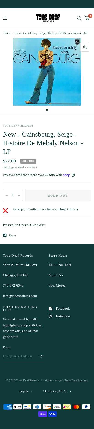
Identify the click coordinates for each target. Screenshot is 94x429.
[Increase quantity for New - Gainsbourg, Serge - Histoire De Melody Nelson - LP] (19, 195)
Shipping (8, 167)
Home (7, 33)
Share (12, 235)
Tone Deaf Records (76, 380)
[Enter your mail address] (40, 356)
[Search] (79, 18)
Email (6, 347)
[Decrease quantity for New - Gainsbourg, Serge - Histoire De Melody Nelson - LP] (6, 195)
